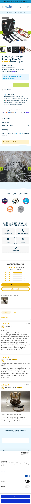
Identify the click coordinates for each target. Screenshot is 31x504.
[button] (3, 7)
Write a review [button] (15, 285)
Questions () (16, 312)
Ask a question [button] (15, 289)
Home (3, 12)
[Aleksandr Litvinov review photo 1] (15, 401)
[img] (5, 324)
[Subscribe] (27, 440)
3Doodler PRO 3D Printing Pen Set (16, 12)
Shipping (3, 67)
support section (18, 134)
